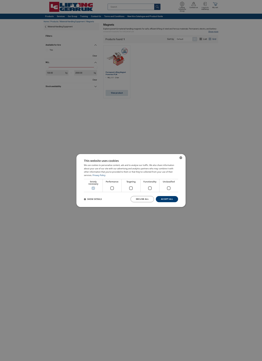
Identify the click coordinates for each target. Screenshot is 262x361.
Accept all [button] (167, 199)
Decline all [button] (142, 199)
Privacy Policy (99, 175)
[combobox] (180, 157)
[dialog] (131, 180)
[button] (93, 199)
